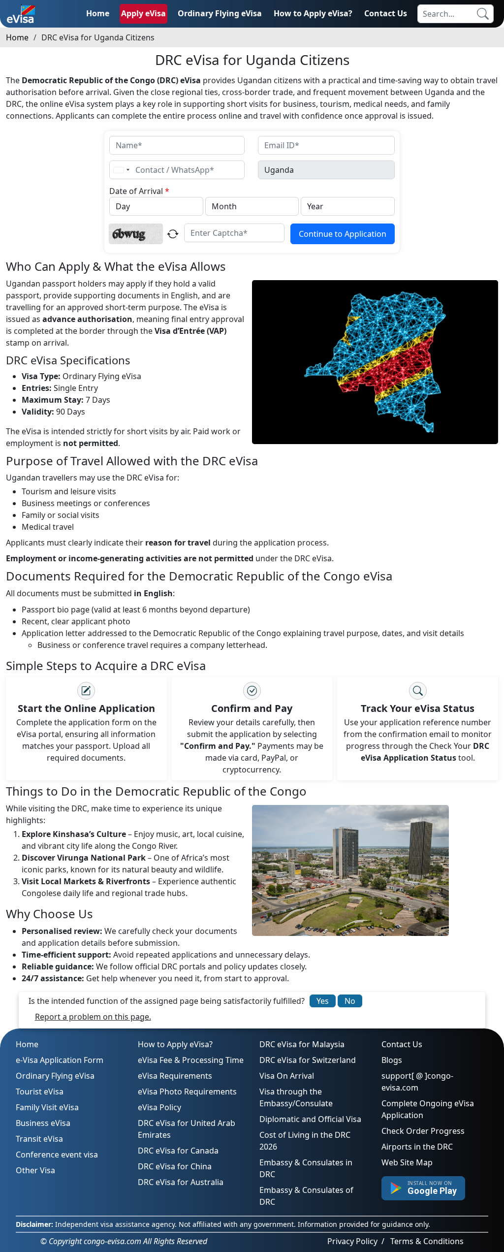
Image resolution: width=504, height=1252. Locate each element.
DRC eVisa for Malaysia (302, 1044)
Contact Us (385, 13)
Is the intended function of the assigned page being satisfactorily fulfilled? (167, 1000)
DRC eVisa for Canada (178, 1150)
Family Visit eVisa (47, 1107)
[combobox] (121, 170)
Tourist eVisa (39, 1091)
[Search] (483, 14)
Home (97, 13)
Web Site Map (407, 1162)
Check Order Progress (423, 1130)
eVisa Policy (159, 1107)
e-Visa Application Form (59, 1060)
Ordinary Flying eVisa (220, 13)
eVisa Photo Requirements (187, 1091)
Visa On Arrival (286, 1075)
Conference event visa (57, 1154)
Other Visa (35, 1170)
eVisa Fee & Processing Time (191, 1060)
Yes (322, 1000)
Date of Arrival (139, 191)
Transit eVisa (39, 1138)
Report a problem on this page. (93, 1016)
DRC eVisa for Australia (180, 1182)
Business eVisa (43, 1123)
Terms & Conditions (427, 1241)
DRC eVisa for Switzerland (307, 1060)
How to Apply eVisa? (313, 13)
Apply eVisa (143, 13)
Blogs (391, 1060)
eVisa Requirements (175, 1075)
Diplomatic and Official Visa (310, 1119)
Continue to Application (342, 233)
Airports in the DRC (417, 1146)
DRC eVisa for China (175, 1166)
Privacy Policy (352, 1241)
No (350, 1000)
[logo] (21, 14)
